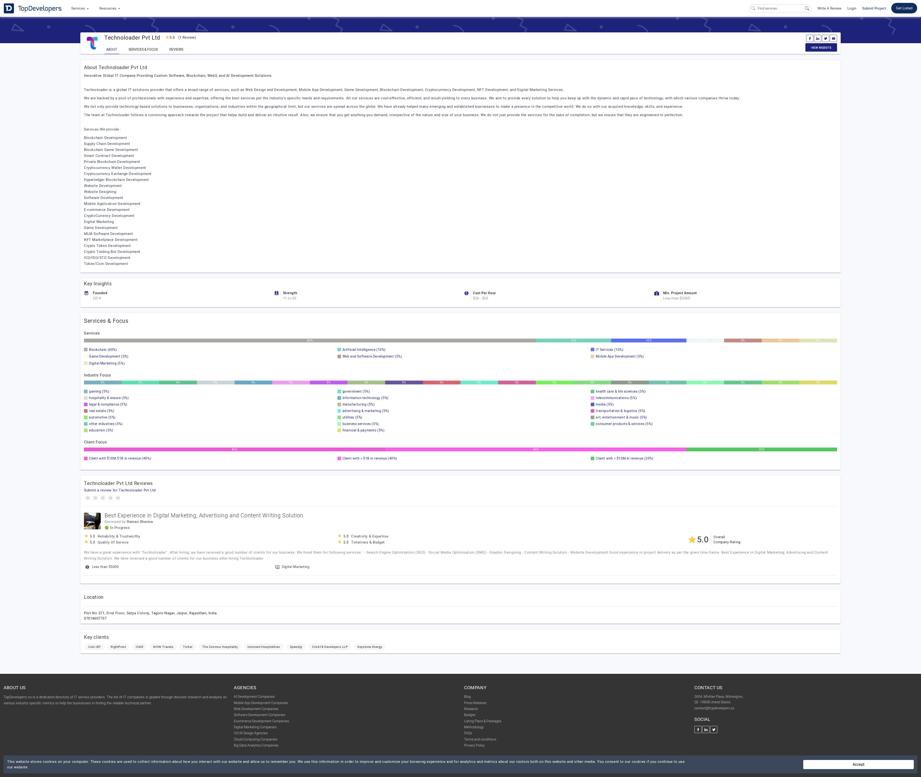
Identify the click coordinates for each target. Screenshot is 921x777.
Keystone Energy (369, 647)
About (111, 49)
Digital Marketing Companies (255, 727)
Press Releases (475, 702)
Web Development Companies (256, 708)
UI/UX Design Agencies (251, 733)
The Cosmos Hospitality (220, 647)
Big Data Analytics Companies (256, 745)
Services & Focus (143, 49)
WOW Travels (163, 647)
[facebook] (809, 38)
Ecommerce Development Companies (261, 721)
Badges (469, 714)
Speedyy (296, 647)
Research (471, 708)
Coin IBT (94, 647)
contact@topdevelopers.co (714, 708)
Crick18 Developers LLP (330, 647)
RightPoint (118, 647)
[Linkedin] (817, 38)
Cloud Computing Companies (255, 739)
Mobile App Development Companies (261, 702)
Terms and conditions (480, 739)
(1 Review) (183, 37)
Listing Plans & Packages (482, 721)
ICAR (139, 647)
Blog (467, 696)
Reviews (176, 49)
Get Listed (904, 8)
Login (851, 8)
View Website (821, 47)
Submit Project (874, 8)
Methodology (474, 727)
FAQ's (468, 733)
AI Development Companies (254, 696)
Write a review (829, 8)
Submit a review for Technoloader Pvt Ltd (120, 490)
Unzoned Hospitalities (264, 647)
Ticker (188, 647)
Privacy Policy (474, 745)
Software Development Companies (259, 714)
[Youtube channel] (833, 38)
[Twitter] (825, 38)
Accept (858, 764)
